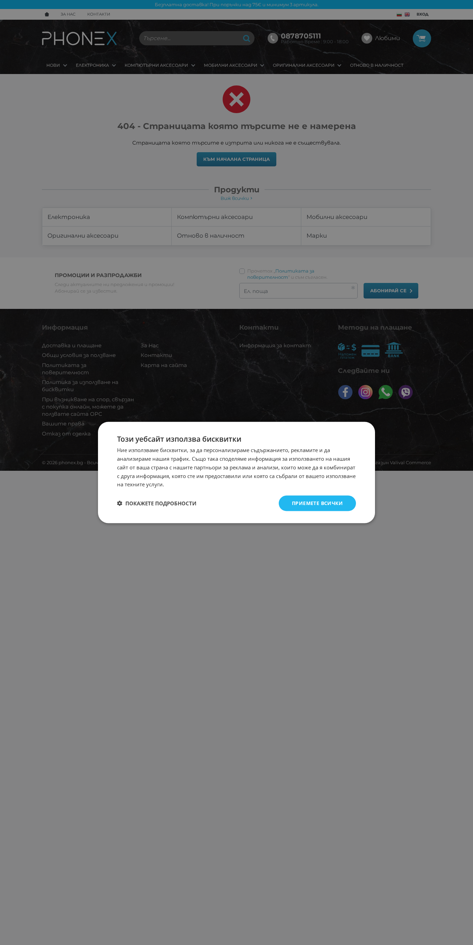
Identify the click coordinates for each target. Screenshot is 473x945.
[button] (156, 503)
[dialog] (236, 472)
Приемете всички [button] (317, 503)
